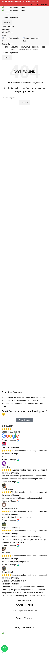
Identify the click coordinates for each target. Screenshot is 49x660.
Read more (40, 596)
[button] (4, 648)
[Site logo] (13, 7)
